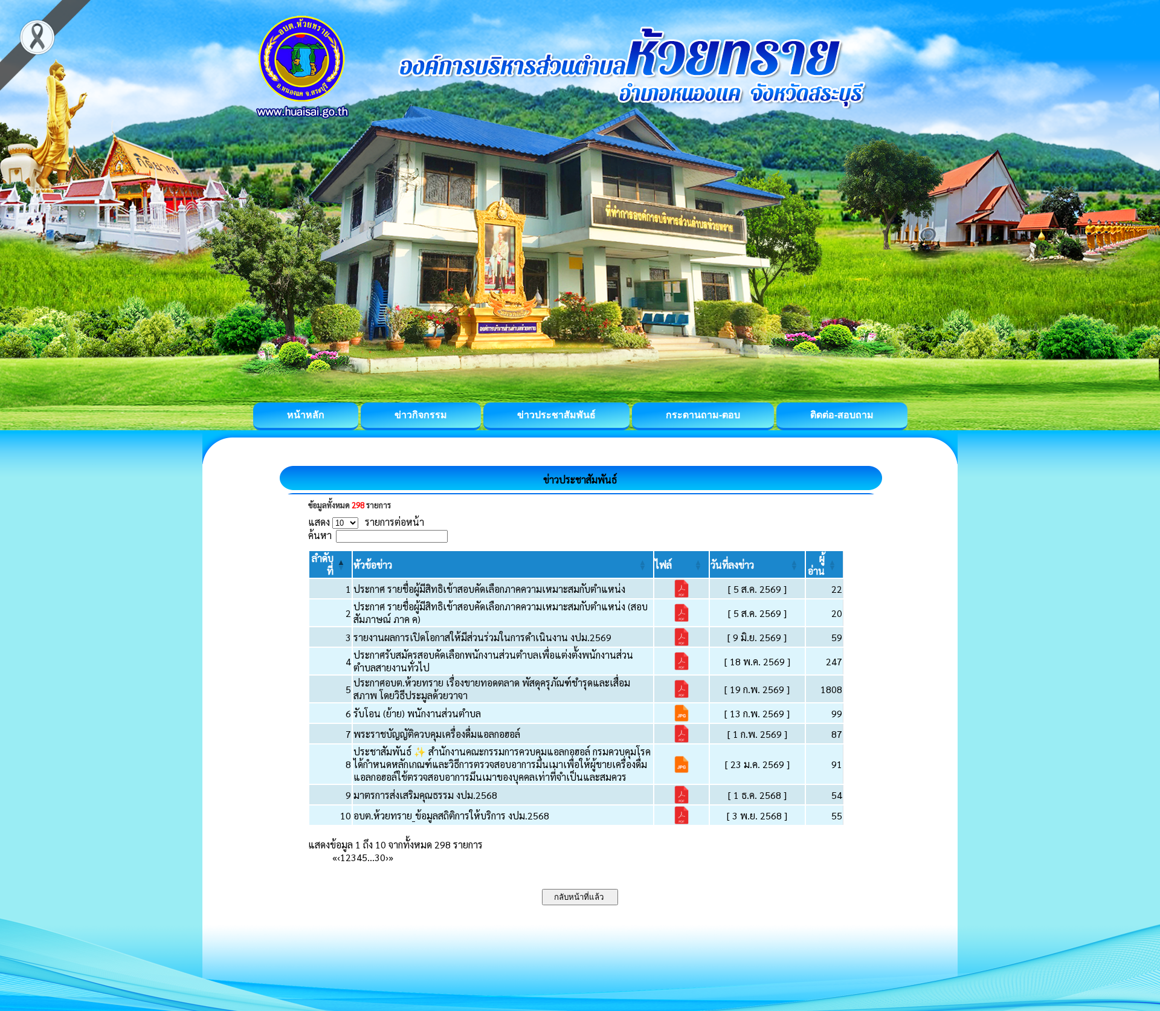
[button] (372, 564)
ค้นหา (320, 535)
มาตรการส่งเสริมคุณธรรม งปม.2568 (425, 795)
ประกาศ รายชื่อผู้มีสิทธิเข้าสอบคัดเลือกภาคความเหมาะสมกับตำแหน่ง (489, 589)
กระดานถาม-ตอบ (703, 415)
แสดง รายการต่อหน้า (366, 521)
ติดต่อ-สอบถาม (842, 415)
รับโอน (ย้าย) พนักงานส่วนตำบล (417, 713)
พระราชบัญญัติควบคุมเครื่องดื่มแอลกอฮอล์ (436, 734)
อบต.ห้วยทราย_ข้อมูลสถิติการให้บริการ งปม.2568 (451, 815)
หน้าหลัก (305, 415)
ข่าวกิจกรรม (421, 415)
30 (380, 857)
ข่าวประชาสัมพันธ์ (556, 415)
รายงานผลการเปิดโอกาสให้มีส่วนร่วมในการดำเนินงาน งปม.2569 (482, 637)
